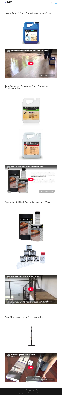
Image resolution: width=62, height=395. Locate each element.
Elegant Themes (27, 393)
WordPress (42, 393)
